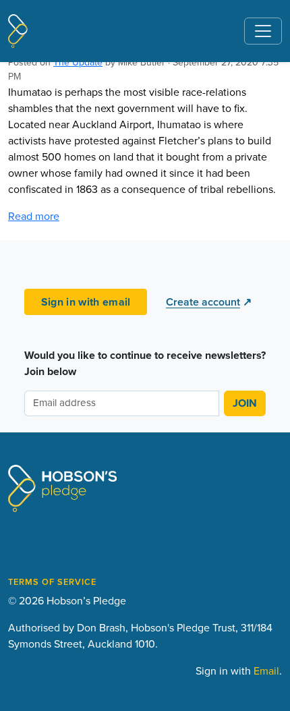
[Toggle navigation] (263, 31)
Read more (33, 215)
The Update (78, 62)
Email (266, 670)
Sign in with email (86, 302)
